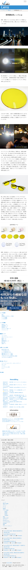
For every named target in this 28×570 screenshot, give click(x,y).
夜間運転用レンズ (5, 340)
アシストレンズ (5, 329)
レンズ (5, 10)
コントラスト (4, 335)
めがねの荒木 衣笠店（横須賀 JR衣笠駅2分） (13, 538)
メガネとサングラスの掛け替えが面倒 (9, 356)
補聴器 (4, 508)
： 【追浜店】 (15, 396)
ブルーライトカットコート (7, 337)
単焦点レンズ (4, 324)
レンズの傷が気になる (6, 352)
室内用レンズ (4, 327)
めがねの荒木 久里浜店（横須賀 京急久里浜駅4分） (14, 552)
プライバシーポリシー (7, 525)
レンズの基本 (2, 312)
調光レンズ (4, 338)
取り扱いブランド (3, 361)
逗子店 (6, 514)
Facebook (6, 535)
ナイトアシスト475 (6, 367)
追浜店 (6, 511)
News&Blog (14, 379)
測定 (2, 314)
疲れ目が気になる (5, 349)
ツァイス (3, 365)
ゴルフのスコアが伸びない (7, 357)
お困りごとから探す (4, 347)
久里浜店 (6, 515)
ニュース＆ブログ (6, 521)
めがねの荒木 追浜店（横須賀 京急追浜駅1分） (13, 530)
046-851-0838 (7, 539)
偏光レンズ (4, 339)
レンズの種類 (2, 322)
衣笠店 (6, 512)
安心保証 (2, 372)
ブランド (5, 504)
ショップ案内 (5, 510)
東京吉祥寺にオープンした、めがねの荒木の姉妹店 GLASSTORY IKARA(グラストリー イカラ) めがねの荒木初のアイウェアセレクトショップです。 (13, 420)
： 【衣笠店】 (14, 407)
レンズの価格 (4, 317)
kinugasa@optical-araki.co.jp (10, 541)
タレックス (4, 364)
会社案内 (5, 523)
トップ (2, 10)
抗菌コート (4, 343)
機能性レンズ (10, 10)
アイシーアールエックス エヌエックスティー (11, 363)
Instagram (20, 535)
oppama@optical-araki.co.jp (9, 534)
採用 (4, 524)
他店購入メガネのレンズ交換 (7, 316)
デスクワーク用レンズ (6, 328)
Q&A (4, 516)
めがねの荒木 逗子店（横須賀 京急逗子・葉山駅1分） (15, 545)
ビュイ (3, 368)
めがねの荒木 (8, 2)
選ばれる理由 (5, 503)
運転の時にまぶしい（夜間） (7, 354)
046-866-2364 (7, 532)
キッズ (4, 506)
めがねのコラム (6, 520)
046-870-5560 (7, 547)
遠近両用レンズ (5, 325)
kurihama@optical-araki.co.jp (10, 555)
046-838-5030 (7, 554)
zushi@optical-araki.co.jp (9, 548)
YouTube (14, 535)
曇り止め (3, 342)
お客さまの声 (5, 518)
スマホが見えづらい (6, 350)
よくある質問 (4, 318)
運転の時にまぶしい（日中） (7, 353)
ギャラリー (5, 519)
